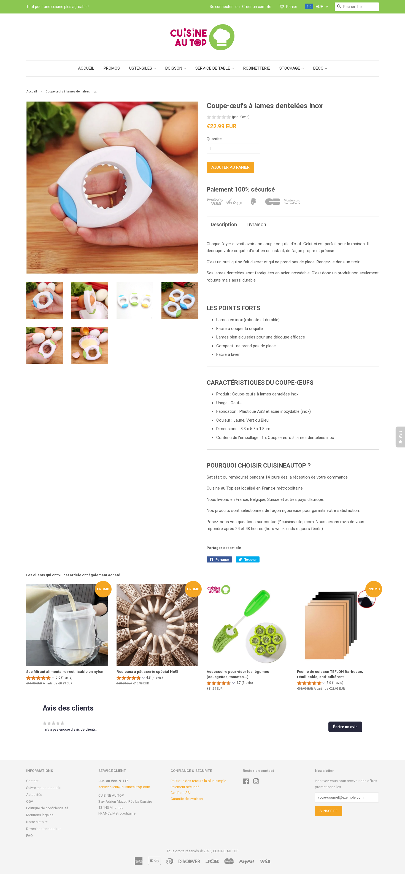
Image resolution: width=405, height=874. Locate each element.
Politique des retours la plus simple (198, 781)
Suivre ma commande (43, 788)
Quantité (214, 138)
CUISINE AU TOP (225, 851)
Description (224, 224)
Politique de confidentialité (47, 808)
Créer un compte (256, 6)
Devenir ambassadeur (43, 829)
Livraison (256, 224)
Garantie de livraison (187, 799)
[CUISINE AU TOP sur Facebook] (246, 782)
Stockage (290, 68)
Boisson (174, 68)
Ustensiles (141, 68)
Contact (32, 781)
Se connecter (221, 6)
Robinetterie (256, 68)
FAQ (29, 836)
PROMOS (112, 68)
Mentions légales (39, 815)
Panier (291, 6)
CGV (29, 801)
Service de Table (213, 68)
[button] (228, 117)
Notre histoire (37, 822)
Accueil (86, 68)
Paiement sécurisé (185, 787)
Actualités (34, 795)
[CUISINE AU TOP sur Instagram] (256, 782)
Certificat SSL (181, 793)
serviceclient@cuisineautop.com (124, 787)
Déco (319, 68)
